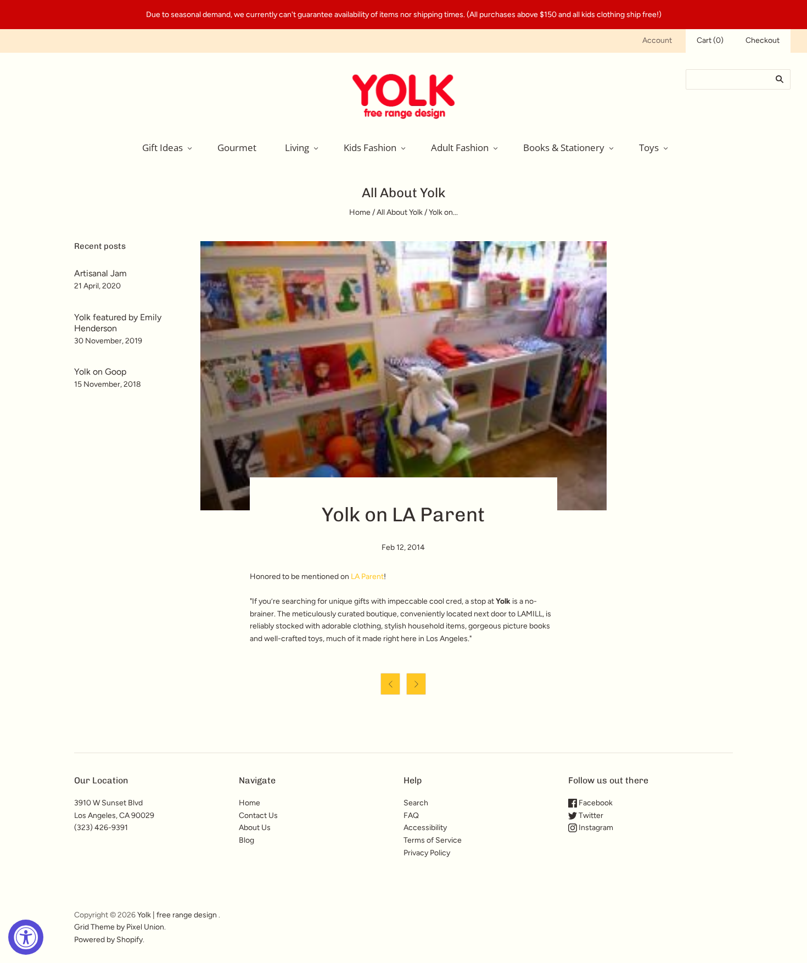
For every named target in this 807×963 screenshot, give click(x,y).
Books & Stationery (563, 147)
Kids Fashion (370, 147)
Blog (246, 840)
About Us (255, 827)
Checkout (763, 40)
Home (360, 212)
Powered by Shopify (108, 939)
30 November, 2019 (108, 341)
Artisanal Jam (100, 273)
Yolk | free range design (177, 915)
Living (297, 147)
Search (416, 803)
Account (657, 40)
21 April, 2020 (97, 286)
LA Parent (367, 576)
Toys (649, 147)
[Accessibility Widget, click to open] (25, 937)
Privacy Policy (427, 853)
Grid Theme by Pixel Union (119, 927)
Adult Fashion (460, 147)
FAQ (411, 815)
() (710, 40)
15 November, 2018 (107, 384)
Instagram (595, 827)
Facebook (595, 803)
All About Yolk (400, 212)
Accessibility (425, 827)
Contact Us (258, 815)
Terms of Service (433, 840)
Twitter (590, 815)
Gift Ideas (162, 147)
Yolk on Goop (100, 371)
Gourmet (236, 147)
